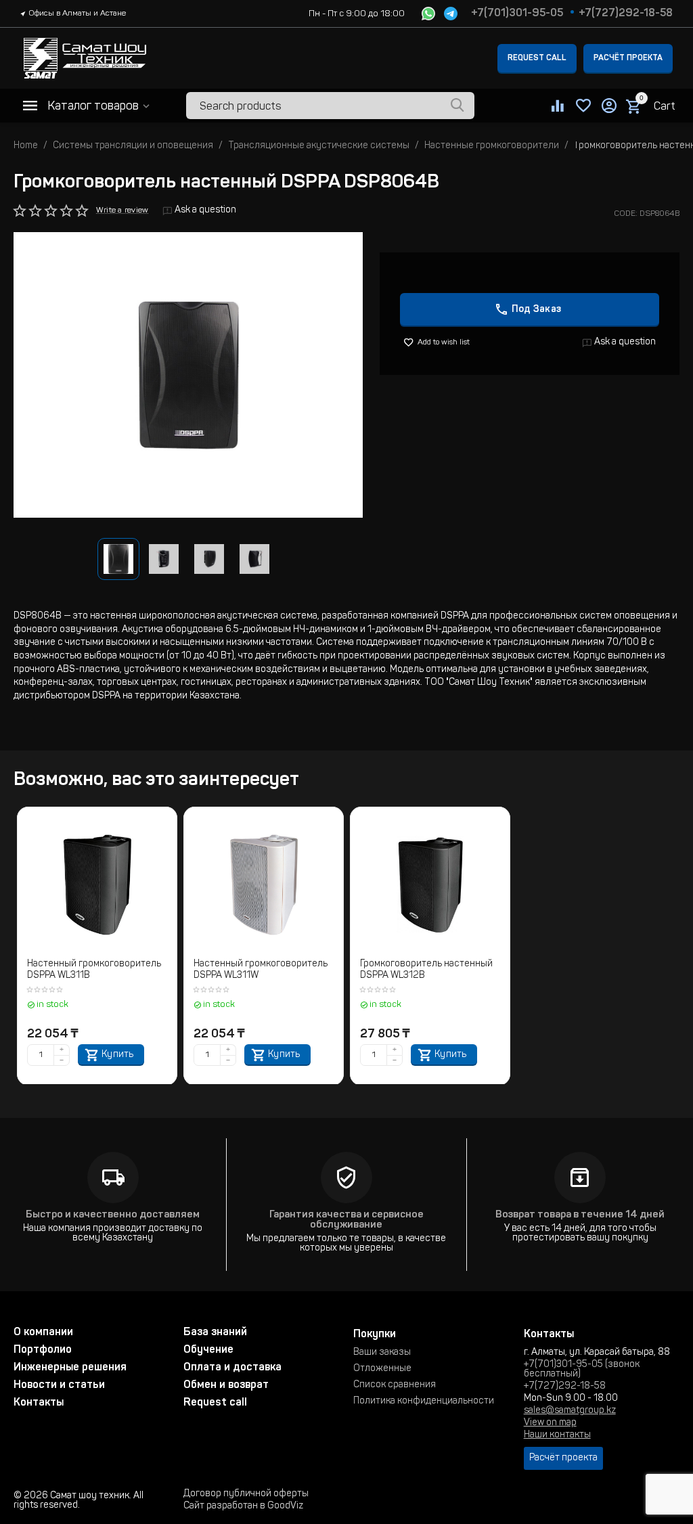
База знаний (215, 1332)
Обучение (208, 1350)
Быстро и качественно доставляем (113, 1215)
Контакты (39, 1402)
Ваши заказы (382, 1353)
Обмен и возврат (226, 1385)
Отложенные (382, 1369)
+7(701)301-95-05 (517, 13)
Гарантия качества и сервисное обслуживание (346, 1220)
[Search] (457, 105)
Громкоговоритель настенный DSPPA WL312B (426, 970)
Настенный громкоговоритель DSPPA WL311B (94, 970)
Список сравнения (394, 1385)
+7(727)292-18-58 (626, 13)
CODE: (626, 214)
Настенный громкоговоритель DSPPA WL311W (261, 970)
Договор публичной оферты (246, 1494)
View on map (550, 1423)
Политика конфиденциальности (423, 1401)
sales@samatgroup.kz (570, 1411)
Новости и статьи (59, 1385)
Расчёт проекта (628, 58)
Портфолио (43, 1350)
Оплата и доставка (232, 1367)
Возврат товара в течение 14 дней (580, 1215)
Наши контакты (557, 1435)
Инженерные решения (70, 1367)
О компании (43, 1332)
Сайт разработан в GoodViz (243, 1506)
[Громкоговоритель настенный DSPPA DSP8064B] (188, 375)
